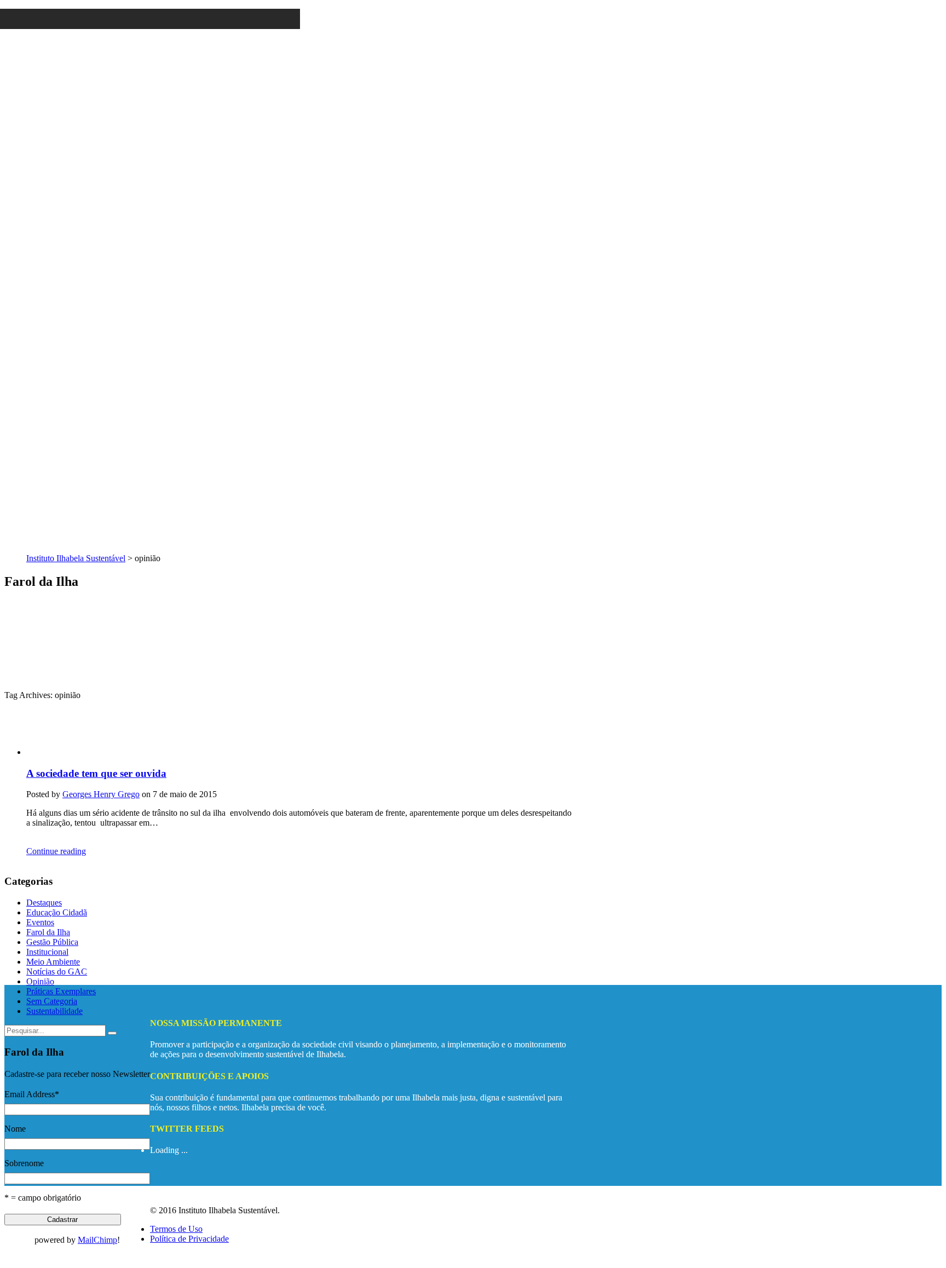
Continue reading (56, 851)
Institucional (47, 951)
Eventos (40, 922)
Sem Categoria (51, 1001)
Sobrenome (24, 1163)
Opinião (40, 981)
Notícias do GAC (56, 971)
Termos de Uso (176, 1229)
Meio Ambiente (53, 961)
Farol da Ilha (48, 932)
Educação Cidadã (56, 912)
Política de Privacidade (189, 1238)
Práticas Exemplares (61, 991)
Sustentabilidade (54, 1011)
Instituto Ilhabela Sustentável (75, 558)
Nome (15, 1128)
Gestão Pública (52, 942)
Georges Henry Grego (101, 794)
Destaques (44, 902)
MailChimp (97, 1239)
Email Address (31, 1094)
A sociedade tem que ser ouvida (96, 773)
